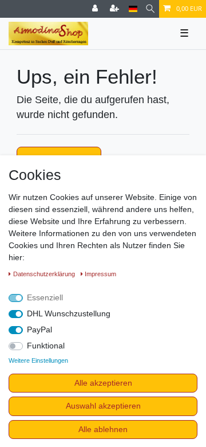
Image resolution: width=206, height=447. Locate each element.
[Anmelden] (96, 9)
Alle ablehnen (103, 429)
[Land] (133, 9)
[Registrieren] (115, 9)
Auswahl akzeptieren (103, 405)
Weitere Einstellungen (38, 360)
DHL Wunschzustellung (68, 313)
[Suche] (150, 9)
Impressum (100, 273)
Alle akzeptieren (103, 382)
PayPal (39, 329)
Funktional (46, 345)
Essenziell (45, 297)
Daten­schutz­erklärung (45, 273)
